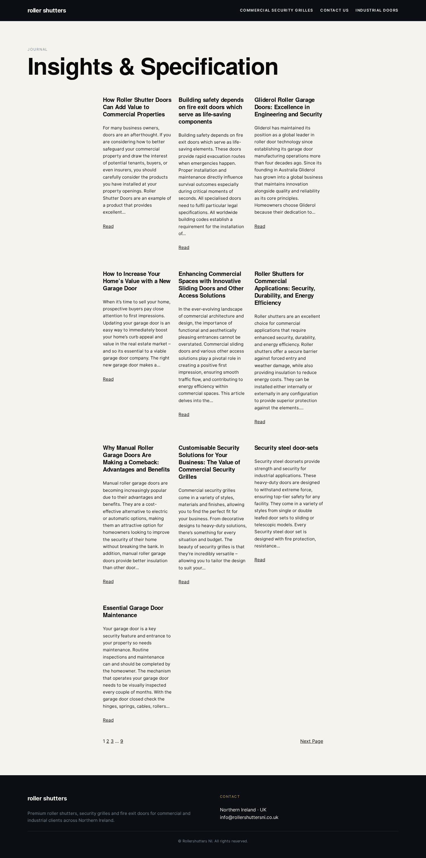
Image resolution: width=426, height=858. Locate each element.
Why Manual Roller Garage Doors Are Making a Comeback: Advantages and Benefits (136, 458)
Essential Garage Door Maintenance (133, 611)
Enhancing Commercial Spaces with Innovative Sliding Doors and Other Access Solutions (211, 284)
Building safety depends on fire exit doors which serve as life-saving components (211, 110)
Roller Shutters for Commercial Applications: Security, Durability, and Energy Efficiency (284, 288)
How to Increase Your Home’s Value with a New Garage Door (137, 281)
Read (108, 226)
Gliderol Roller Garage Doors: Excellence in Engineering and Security (288, 107)
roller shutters (47, 10)
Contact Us (334, 10)
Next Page (311, 741)
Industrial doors (377, 10)
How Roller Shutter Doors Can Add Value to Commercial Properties (137, 107)
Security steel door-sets (286, 447)
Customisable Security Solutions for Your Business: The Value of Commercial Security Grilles (209, 462)
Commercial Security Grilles (276, 10)
